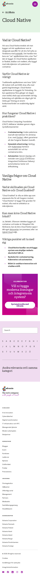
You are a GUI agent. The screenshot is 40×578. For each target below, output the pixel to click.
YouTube (3, 572)
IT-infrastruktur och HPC (11, 424)
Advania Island (7, 535)
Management (7, 494)
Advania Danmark (8, 524)
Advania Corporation (9, 520)
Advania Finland (7, 528)
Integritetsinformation (10, 567)
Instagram (17, 572)
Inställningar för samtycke (11, 563)
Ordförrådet (6, 464)
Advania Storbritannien (10, 542)
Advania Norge (7, 539)
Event (4, 450)
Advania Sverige (8, 546)
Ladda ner (5, 457)
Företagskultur (7, 483)
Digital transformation (10, 420)
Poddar (4, 468)
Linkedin (13, 572)
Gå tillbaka (10, 12)
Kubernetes (16, 147)
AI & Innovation (7, 413)
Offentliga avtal (7, 491)
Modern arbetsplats (9, 431)
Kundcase (5, 453)
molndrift (19, 53)
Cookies (5, 558)
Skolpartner (6, 434)
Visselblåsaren (7, 509)
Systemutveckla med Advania (20, 305)
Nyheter (5, 461)
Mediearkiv (6, 501)
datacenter (14, 229)
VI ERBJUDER (6, 408)
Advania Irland (7, 531)
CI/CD (21, 159)
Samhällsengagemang (10, 505)
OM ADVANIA (6, 478)
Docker (19, 137)
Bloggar (5, 446)
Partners (5, 498)
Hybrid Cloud (7, 232)
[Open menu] (35, 4)
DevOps (28, 156)
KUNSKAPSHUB (6, 441)
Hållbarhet (5, 487)
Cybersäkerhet (7, 416)
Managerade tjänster (9, 427)
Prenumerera (6, 472)
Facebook (8, 572)
